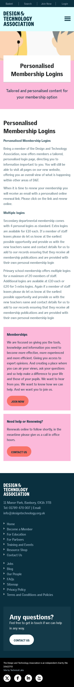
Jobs (10, 564)
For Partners (15, 540)
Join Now (46, 3)
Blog (10, 569)
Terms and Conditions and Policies (30, 595)
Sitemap (12, 584)
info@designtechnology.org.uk (24, 513)
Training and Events (20, 545)
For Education (16, 534)
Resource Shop (17, 550)
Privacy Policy (16, 590)
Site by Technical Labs (13, 670)
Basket (9, 3)
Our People (14, 574)
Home (11, 524)
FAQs (10, 579)
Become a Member (20, 529)
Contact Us (14, 555)
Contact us (19, 451)
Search (28, 3)
